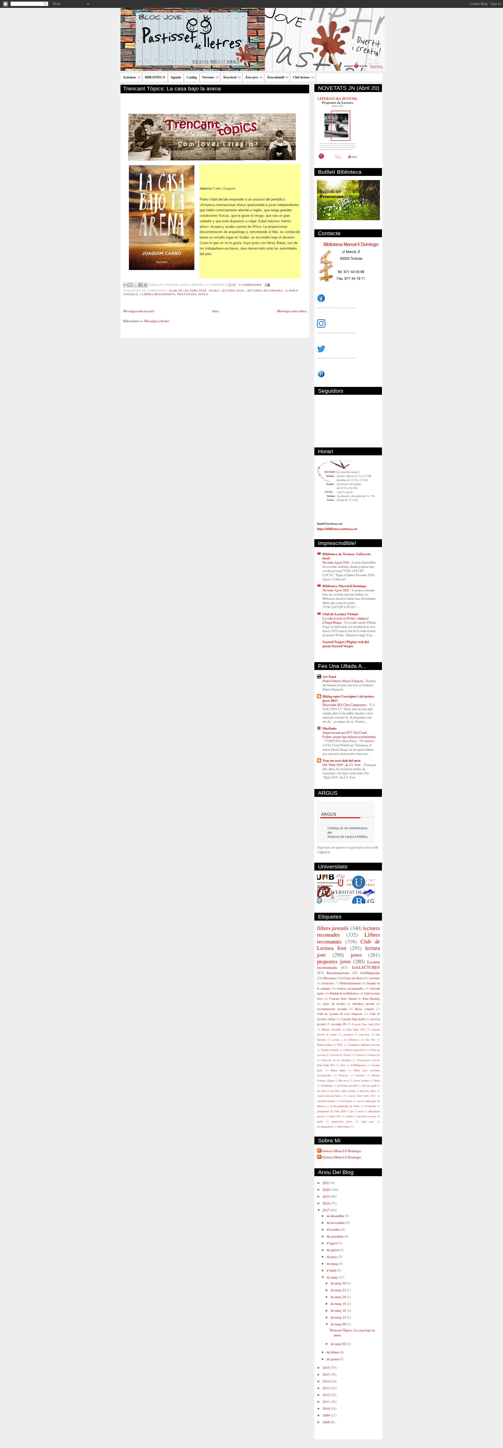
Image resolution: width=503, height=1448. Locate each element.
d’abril (332, 1270)
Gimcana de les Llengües (336, 1060)
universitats (343, 1126)
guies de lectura (334, 1004)
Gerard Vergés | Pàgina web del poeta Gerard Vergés (345, 643)
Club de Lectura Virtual (340, 613)
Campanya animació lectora (364, 1044)
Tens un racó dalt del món (341, 760)
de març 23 (339, 1290)
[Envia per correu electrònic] (125, 285)
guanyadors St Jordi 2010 (331, 1111)
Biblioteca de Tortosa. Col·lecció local (346, 555)
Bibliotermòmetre (350, 983)
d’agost (332, 1243)
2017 (326, 1210)
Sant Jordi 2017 (356, 1029)
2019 (326, 1196)
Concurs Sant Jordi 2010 (366, 1024)
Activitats (129, 77)
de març (332, 1277)
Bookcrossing (324, 1044)
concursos (347, 1034)
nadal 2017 (335, 1116)
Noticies (343, 1075)
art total (321, 1091)
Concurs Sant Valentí (342, 999)
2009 (326, 1415)
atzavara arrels (368, 1091)
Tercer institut (361, 1080)
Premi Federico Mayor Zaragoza (343, 681)
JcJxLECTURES (366, 967)
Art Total (329, 676)
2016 (326, 1367)
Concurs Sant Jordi (353, 1019)
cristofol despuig (326, 1101)
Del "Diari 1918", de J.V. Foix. (342, 765)
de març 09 (339, 1324)
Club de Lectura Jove (187, 290)
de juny (332, 1256)
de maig (333, 1263)
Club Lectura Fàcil (354, 1050)
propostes (328, 983)
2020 (326, 1189)
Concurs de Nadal (340, 1055)
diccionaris (346, 1101)
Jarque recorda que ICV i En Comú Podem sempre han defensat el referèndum (349, 734)
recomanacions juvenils (332, 1009)
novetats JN (338, 1024)
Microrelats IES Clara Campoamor (344, 705)
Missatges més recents (138, 311)
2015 (326, 1374)
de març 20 (339, 1296)
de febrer (333, 1352)
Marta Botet (338, 1070)
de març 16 (339, 1310)
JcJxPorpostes (358, 1065)
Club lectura (301, 77)
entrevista (364, 1034)
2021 (326, 1182)
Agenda (176, 77)
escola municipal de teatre (345, 1106)
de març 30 (339, 1283)
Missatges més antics (292, 311)
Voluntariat (327, 1085)
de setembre (335, 1236)
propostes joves (192, 294)
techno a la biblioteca (345, 1039)
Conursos (360, 1055)
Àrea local (229, 77)
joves (214, 290)
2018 (326, 1203)
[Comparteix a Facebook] (140, 285)
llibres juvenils (333, 928)
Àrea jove (251, 77)
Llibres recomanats (157, 294)
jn (352, 1111)
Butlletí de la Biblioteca (344, 993)
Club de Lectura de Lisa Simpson (339, 1014)
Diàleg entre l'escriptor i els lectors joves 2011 (348, 698)
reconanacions (325, 1126)
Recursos (344, 1080)
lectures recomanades (350, 988)
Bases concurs (364, 1009)
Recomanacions (338, 972)
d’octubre (334, 1229)
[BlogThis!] (130, 285)
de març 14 (339, 1317)
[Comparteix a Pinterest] (145, 285)
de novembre (336, 1222)
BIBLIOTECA (155, 77)
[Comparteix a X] (135, 285)
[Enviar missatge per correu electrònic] (267, 284)
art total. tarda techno (343, 1091)
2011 (326, 1401)
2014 (326, 1381)
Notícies (360, 1075)
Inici (215, 311)
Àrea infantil (275, 77)
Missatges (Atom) (156, 320)
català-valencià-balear (329, 1096)
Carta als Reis (353, 978)
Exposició (374, 1055)
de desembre (336, 1215)
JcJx (343, 1065)
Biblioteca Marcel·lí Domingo (344, 585)
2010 (326, 1408)
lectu (360, 1111)
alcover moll (369, 1085)
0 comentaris (250, 284)
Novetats (208, 77)
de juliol (333, 1249)
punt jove (368, 1121)
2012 (326, 1394)
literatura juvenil (363, 1004)
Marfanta (329, 728)
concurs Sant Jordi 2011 (361, 1096)
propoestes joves (342, 1121)
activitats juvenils (347, 1085)
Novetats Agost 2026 (336, 562)
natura (349, 1116)
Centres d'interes (330, 1050)
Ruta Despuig (371, 999)
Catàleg (192, 77)
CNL (339, 1044)
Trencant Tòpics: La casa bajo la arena (172, 88)
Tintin (376, 1080)
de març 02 (339, 1343)
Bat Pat (370, 1039)
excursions (370, 1106)
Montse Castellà (330, 1029)
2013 (326, 1388)
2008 (326, 1422)
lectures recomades (264, 290)
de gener (333, 1359)
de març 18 (339, 1303)
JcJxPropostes (370, 972)
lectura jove (232, 290)
